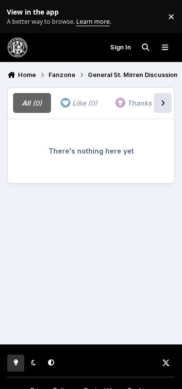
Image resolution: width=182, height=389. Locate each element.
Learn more (18, 16)
